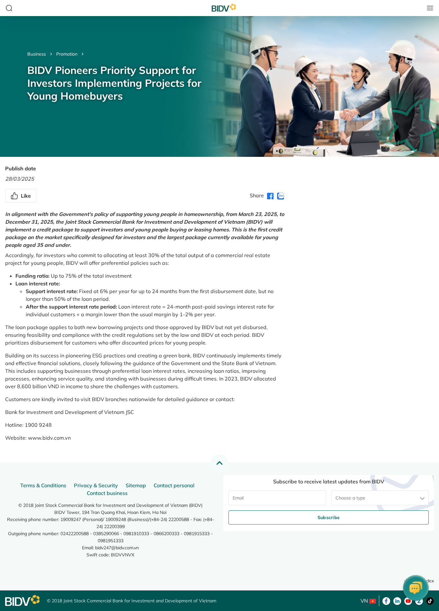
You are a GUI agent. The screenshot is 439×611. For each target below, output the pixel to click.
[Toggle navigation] (430, 8)
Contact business (107, 493)
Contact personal (174, 485)
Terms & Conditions (43, 485)
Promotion (66, 54)
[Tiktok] (430, 600)
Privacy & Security (96, 485)
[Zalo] (419, 600)
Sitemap (136, 485)
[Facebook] (386, 600)
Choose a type (350, 498)
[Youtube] (408, 600)
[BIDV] (22, 600)
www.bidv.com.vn (49, 438)
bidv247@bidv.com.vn (117, 548)
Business (36, 54)
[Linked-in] (397, 600)
